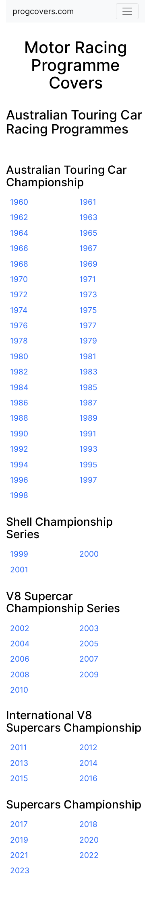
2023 (19, 870)
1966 (19, 248)
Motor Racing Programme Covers (75, 65)
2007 (88, 659)
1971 (87, 279)
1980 (19, 356)
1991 (87, 433)
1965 (88, 233)
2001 (19, 569)
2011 (18, 747)
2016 (88, 778)
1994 (19, 464)
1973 (88, 294)
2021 (19, 855)
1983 (88, 371)
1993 (88, 449)
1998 (19, 495)
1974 (18, 310)
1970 (19, 279)
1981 (87, 356)
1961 (87, 202)
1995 (88, 464)
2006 (19, 659)
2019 (19, 840)
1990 (19, 433)
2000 (89, 554)
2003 (89, 628)
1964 (19, 233)
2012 (88, 747)
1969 (88, 264)
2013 (19, 763)
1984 (19, 387)
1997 (88, 480)
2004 (19, 643)
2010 (19, 690)
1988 (19, 418)
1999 (19, 554)
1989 (88, 418)
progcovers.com (43, 11)
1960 (19, 202)
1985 (88, 387)
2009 (89, 674)
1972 (19, 294)
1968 (19, 264)
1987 (88, 402)
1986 (19, 402)
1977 (88, 325)
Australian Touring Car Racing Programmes (74, 122)
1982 (19, 371)
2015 (19, 778)
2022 (89, 855)
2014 (88, 763)
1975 (88, 310)
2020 (89, 840)
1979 (88, 341)
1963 (88, 217)
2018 (88, 824)
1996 (19, 480)
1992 (19, 449)
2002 (19, 628)
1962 (19, 217)
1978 (19, 341)
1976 (19, 325)
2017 (19, 824)
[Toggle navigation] (127, 11)
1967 (88, 248)
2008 (19, 674)
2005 (89, 643)
